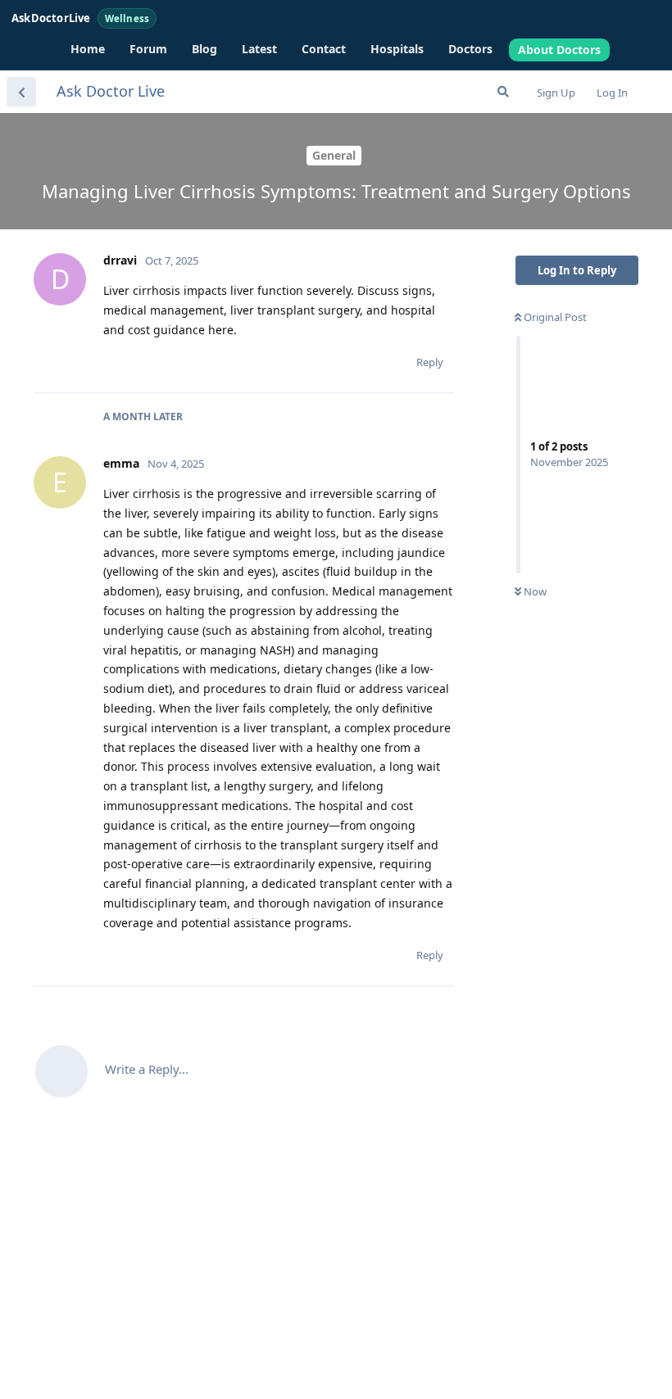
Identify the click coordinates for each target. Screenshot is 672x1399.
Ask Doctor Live (111, 91)
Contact (324, 49)
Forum (148, 49)
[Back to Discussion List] (21, 91)
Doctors (470, 49)
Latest (259, 49)
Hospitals (397, 49)
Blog (204, 49)
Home (87, 49)
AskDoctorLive (80, 18)
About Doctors (559, 49)
